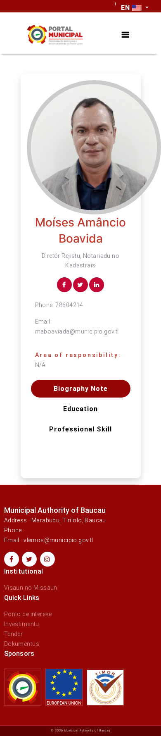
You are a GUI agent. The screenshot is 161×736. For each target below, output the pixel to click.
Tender (13, 634)
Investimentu (21, 624)
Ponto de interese (28, 614)
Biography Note (81, 389)
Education (80, 409)
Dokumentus (21, 644)
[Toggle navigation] (125, 34)
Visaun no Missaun (30, 587)
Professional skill (80, 429)
